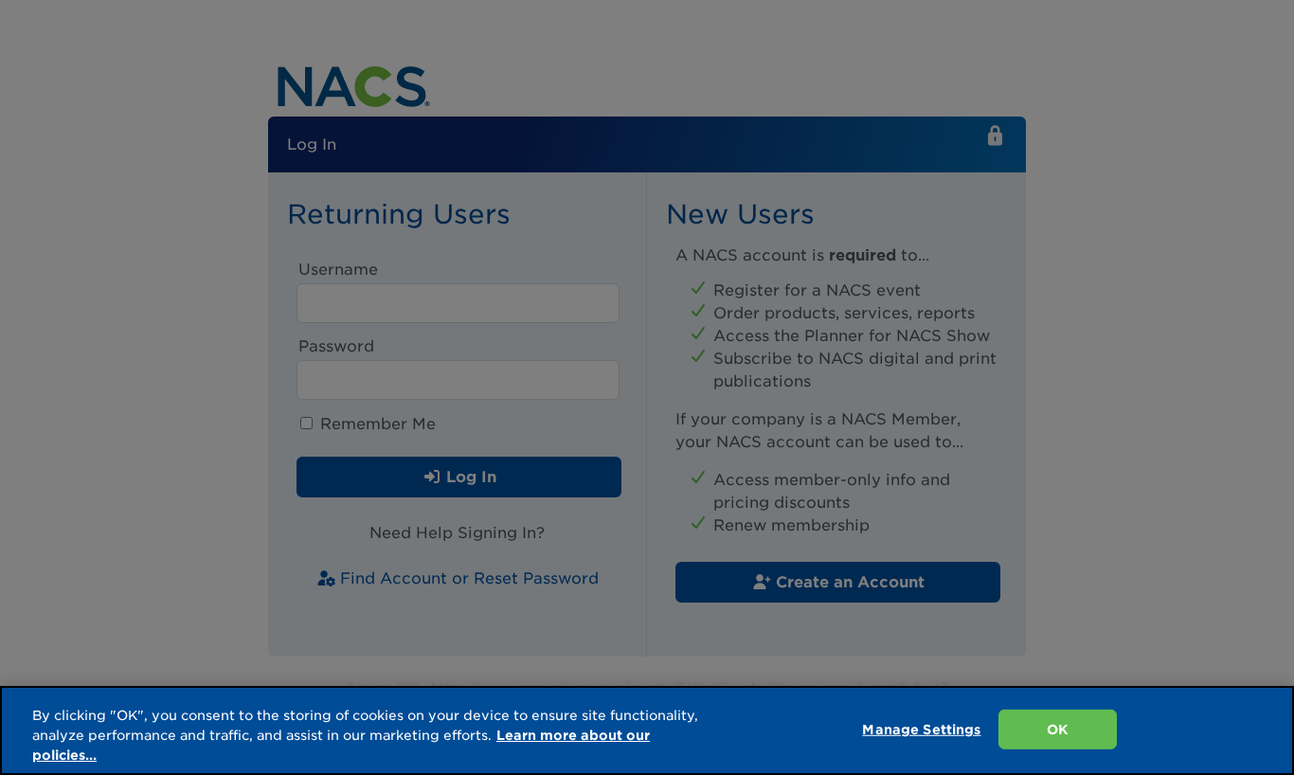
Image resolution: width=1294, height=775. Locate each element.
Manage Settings (921, 729)
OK (1058, 729)
